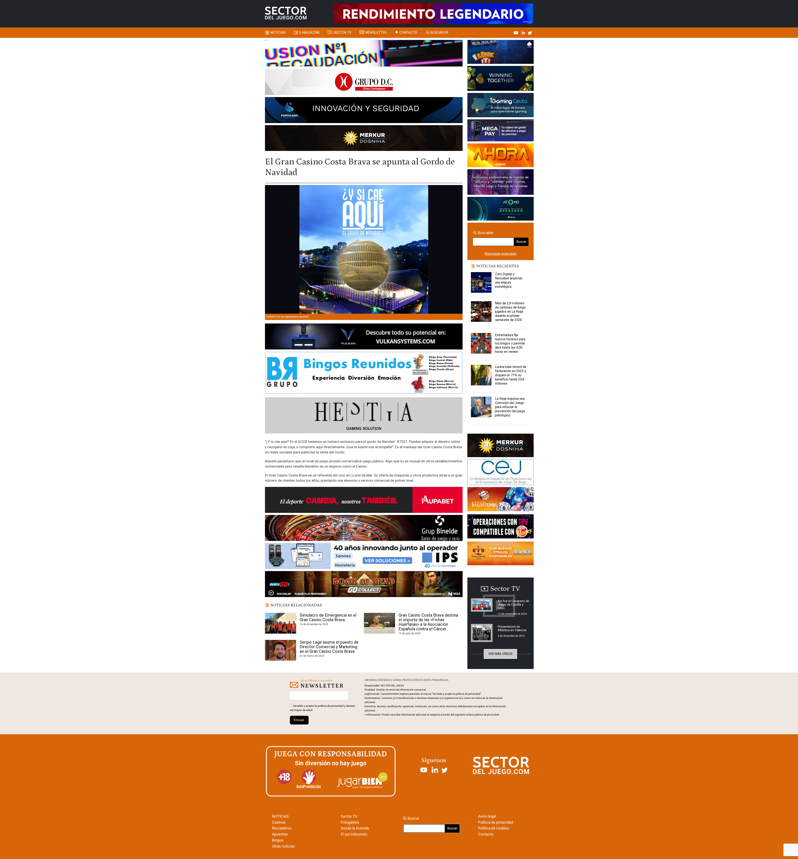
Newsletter (376, 32)
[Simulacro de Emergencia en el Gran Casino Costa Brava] (280, 623)
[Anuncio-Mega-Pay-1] (500, 131)
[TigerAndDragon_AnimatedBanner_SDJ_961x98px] (433, 13)
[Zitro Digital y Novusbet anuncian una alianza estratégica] (481, 282)
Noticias (278, 32)
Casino (271, 316)
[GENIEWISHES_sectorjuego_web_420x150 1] (500, 446)
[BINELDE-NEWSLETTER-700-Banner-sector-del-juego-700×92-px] (364, 529)
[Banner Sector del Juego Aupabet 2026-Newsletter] (364, 501)
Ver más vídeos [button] (500, 654)
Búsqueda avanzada (500, 254)
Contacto (408, 32)
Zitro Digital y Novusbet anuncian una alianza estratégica (508, 280)
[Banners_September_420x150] (500, 554)
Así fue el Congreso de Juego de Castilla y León (513, 604)
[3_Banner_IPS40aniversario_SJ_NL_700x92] (364, 557)
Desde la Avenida (355, 828)
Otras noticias (283, 846)
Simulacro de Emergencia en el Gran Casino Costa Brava (328, 617)
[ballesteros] (500, 500)
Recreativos (282, 828)
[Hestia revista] (364, 416)
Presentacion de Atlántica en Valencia (512, 628)
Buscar (521, 242)
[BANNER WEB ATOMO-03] (500, 209)
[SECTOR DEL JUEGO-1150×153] (364, 82)
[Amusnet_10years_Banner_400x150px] (500, 79)
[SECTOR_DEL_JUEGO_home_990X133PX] (364, 54)
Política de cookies (493, 828)
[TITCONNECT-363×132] (500, 527)
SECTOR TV (343, 32)
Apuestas (280, 834)
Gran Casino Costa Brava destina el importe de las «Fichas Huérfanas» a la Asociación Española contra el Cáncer (428, 622)
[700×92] (364, 585)
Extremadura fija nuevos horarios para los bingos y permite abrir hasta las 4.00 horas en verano (510, 343)
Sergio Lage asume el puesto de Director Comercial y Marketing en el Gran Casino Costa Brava (330, 647)
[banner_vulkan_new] (364, 337)
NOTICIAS (280, 816)
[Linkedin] (523, 32)
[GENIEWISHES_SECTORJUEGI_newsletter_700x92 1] (364, 139)
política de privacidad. (487, 714)
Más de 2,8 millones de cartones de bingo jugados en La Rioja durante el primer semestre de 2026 (510, 311)
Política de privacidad (495, 822)
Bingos (277, 840)
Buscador (439, 32)
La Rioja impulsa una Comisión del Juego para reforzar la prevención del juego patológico (510, 407)
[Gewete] (500, 183)
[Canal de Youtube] (516, 32)
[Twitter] (530, 32)
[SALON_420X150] (500, 156)
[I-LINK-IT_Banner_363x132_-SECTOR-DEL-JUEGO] (500, 53)
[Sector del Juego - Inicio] (286, 13)
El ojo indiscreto (354, 834)
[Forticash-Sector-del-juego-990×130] (364, 111)
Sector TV (349, 816)
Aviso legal (487, 816)
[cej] (500, 473)
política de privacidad (331, 705)
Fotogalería (350, 822)
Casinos (279, 822)
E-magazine (309, 32)
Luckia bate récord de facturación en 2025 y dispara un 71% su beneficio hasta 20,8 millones (510, 375)
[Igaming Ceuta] (500, 106)
